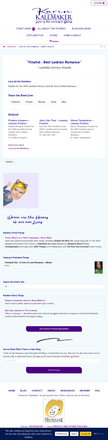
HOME (11, 390)
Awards (9, 162)
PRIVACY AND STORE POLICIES (70, 426)
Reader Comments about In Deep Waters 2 (25, 300)
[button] (99, 3)
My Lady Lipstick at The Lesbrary (21, 310)
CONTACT (37, 390)
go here (74, 356)
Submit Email (54, 370)
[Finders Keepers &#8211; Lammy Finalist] (23, 129)
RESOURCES (68, 390)
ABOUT (52, 390)
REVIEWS (85, 390)
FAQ (97, 390)
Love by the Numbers (18, 148)
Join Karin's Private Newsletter (54, 329)
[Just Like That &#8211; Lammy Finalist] (54, 127)
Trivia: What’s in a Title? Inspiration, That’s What (28, 238)
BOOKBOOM (36, 426)
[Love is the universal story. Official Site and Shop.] (54, 16)
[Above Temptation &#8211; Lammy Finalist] (86, 129)
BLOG (23, 390)
